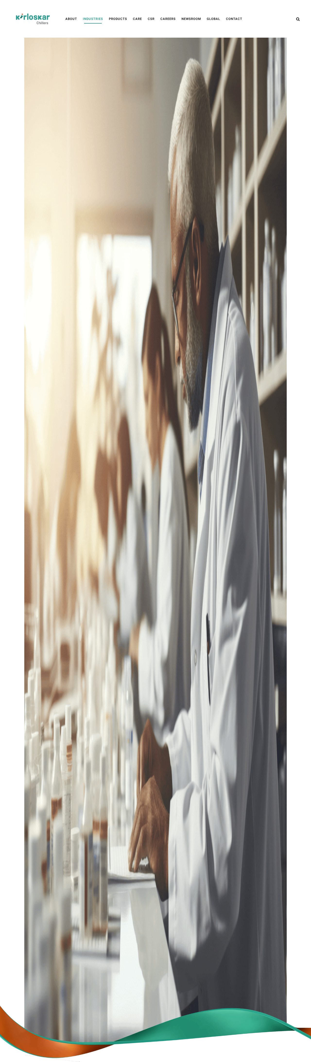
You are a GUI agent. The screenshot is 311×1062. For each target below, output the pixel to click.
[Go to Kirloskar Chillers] (33, 19)
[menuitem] (71, 19)
